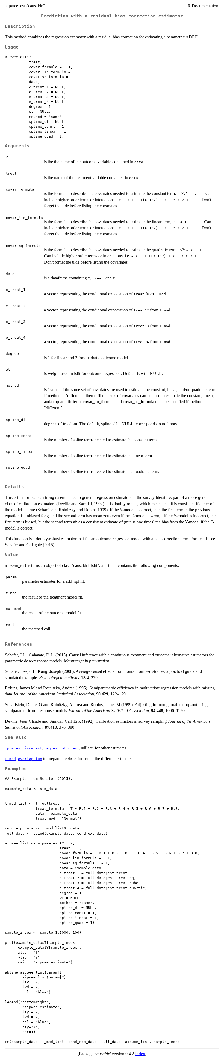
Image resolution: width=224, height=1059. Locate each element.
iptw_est (13, 748)
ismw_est (33, 748)
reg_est (52, 748)
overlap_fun (30, 759)
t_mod (10, 759)
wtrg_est (70, 748)
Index (140, 1053)
